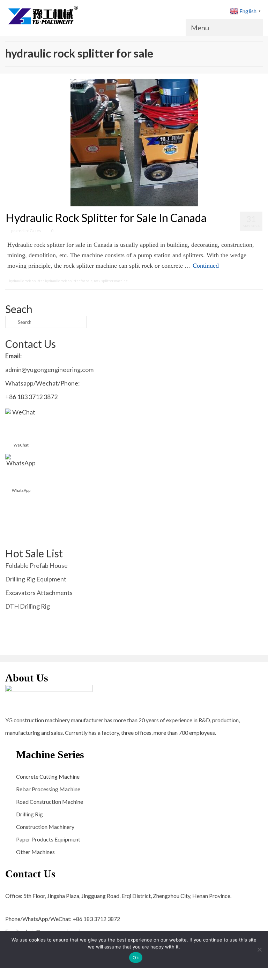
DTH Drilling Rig (27, 606)
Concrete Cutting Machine (48, 776)
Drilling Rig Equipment (35, 579)
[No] (259, 949)
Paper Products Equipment (48, 839)
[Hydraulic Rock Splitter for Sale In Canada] (134, 142)
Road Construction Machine (49, 801)
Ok (136, 957)
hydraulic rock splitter (26, 281)
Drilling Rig (29, 814)
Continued (206, 265)
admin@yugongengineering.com (49, 369)
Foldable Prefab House (36, 565)
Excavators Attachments (39, 592)
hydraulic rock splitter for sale (68, 281)
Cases (35, 230)
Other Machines (35, 851)
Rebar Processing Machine (48, 789)
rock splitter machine (111, 281)
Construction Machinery (45, 826)
